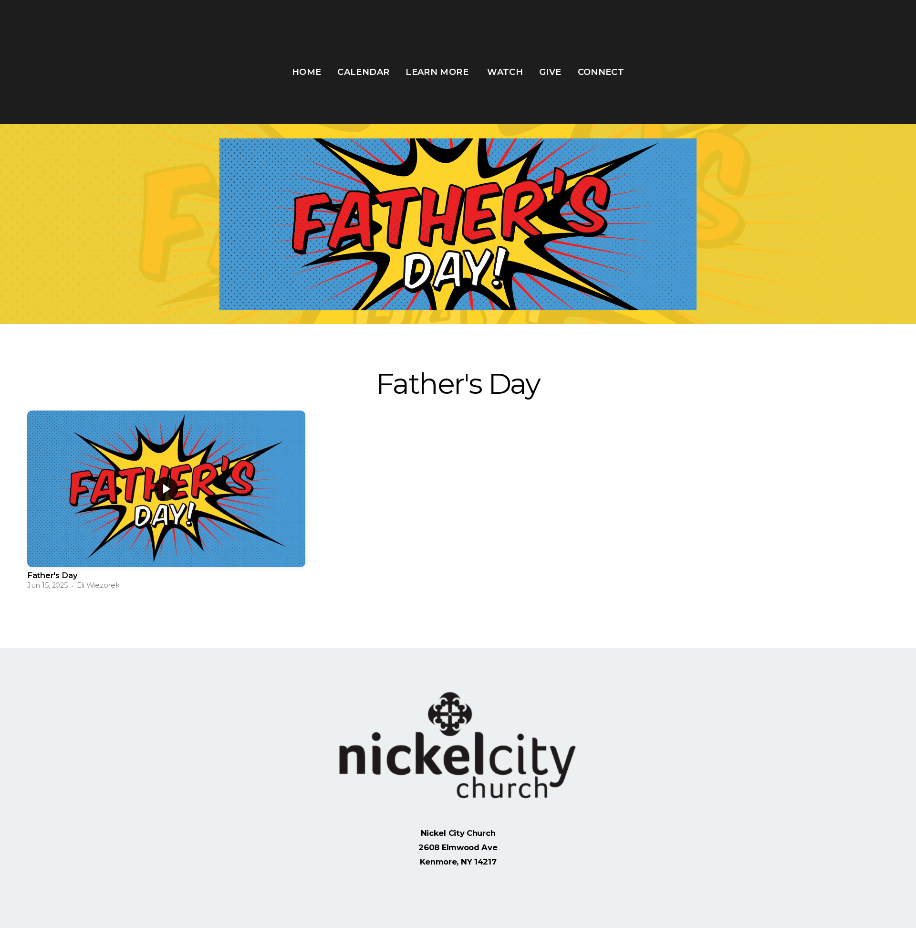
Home (306, 72)
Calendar (363, 72)
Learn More (438, 72)
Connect (601, 72)
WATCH (505, 72)
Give (550, 72)
